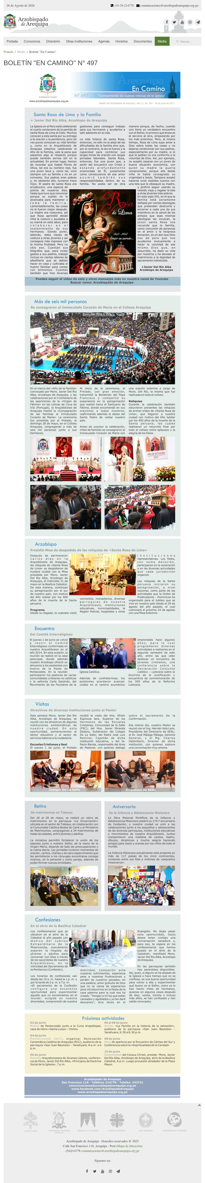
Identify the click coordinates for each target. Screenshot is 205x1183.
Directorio (53, 41)
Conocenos (32, 41)
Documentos (143, 41)
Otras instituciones (79, 41)
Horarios (122, 41)
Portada (12, 41)
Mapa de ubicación (129, 1146)
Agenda (104, 41)
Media (162, 41)
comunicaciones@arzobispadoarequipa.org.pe (110, 1151)
